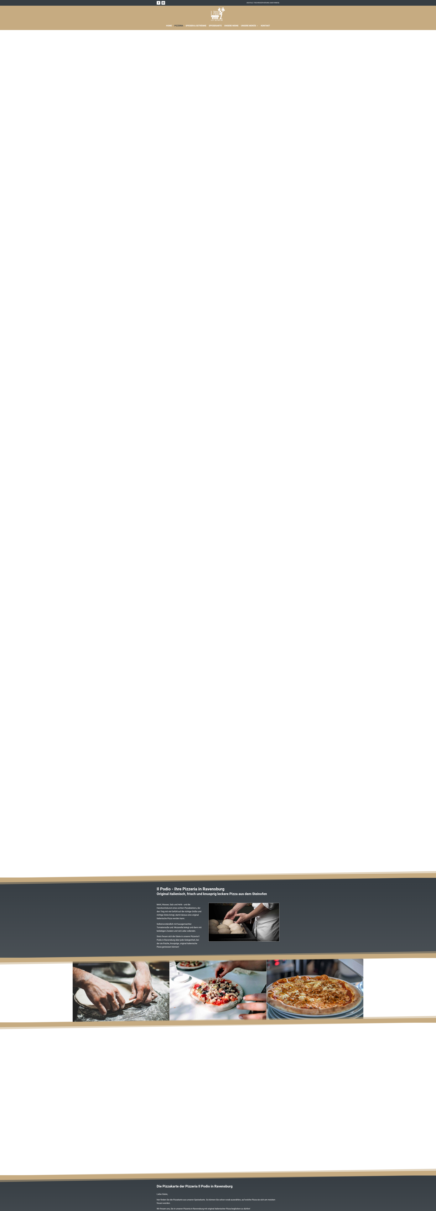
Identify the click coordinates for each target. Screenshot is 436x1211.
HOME (169, 25)
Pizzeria (178, 25)
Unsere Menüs (248, 25)
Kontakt (265, 25)
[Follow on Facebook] (158, 3)
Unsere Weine (231, 25)
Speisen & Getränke (196, 25)
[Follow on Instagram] (163, 3)
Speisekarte (215, 25)
